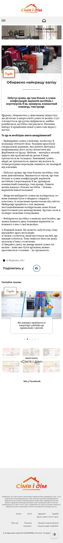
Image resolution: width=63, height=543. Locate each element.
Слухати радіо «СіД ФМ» (47, 526)
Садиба (9, 73)
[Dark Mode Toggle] (54, 534)
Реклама (28, 523)
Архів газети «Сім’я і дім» (47, 517)
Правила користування (48, 523)
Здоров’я (42, 514)
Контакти (27, 526)
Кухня (18, 514)
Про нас (14, 523)
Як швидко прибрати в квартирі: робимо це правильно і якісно (32, 325)
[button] (36, 268)
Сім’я (29, 514)
